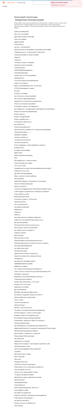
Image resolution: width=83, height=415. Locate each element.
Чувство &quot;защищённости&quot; (26, 331)
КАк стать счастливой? (21, 34)
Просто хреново (19, 357)
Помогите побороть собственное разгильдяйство (30, 395)
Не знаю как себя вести (21, 400)
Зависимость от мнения (22, 341)
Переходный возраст (21, 382)
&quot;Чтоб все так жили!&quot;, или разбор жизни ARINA (32, 49)
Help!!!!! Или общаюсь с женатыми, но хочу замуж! (30, 181)
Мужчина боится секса (21, 238)
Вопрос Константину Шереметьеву (25, 111)
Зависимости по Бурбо (21, 287)
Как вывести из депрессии (22, 393)
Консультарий (20, 17)
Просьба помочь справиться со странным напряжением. (32, 129)
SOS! (15, 158)
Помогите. (17, 212)
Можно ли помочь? (20, 186)
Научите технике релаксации (23, 184)
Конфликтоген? (19, 148)
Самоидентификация (21, 73)
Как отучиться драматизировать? (25, 98)
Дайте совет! (18, 153)
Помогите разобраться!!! (22, 127)
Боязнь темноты (19, 114)
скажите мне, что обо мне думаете (25, 75)
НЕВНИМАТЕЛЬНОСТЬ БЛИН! (23, 264)
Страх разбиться (19, 385)
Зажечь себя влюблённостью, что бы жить (28, 86)
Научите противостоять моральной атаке (27, 256)
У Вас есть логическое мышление (25, 104)
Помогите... (18, 60)
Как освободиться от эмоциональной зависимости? (30, 326)
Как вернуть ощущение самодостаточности (28, 295)
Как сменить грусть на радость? (24, 230)
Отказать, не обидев (20, 93)
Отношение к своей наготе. (23, 122)
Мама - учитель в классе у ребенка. (25, 176)
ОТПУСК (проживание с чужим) (24, 88)
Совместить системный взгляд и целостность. (29, 220)
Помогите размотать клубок (23, 163)
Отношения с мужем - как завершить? (26, 106)
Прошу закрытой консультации (24, 336)
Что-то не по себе (20, 166)
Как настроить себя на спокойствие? (26, 228)
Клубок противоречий (21, 31)
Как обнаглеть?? (19, 124)
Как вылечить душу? (20, 251)
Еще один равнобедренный (23, 246)
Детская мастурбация (21, 222)
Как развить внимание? (21, 207)
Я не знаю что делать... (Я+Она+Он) (25, 199)
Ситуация (17, 351)
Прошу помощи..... (20, 305)
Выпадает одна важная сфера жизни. (26, 292)
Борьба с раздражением (22, 117)
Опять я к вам (18, 300)
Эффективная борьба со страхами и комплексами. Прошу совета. (35, 328)
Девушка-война (19, 42)
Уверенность (18, 209)
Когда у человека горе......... (22, 119)
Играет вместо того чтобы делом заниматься (28, 367)
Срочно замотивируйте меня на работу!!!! (27, 349)
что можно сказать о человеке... (24, 62)
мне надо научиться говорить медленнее (27, 217)
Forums (5, 6)
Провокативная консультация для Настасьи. (28, 240)
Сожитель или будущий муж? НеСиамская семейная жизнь (33, 189)
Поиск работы (18, 44)
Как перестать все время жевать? (25, 261)
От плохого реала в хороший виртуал (26, 80)
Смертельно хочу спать (21, 171)
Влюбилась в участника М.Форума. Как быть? (28, 277)
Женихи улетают (19, 380)
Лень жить (17, 359)
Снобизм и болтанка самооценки (24, 364)
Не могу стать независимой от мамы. (26, 372)
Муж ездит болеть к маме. (22, 354)
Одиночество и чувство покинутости (26, 253)
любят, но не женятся (21, 83)
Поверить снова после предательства (26, 315)
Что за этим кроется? (21, 204)
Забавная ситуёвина (20, 135)
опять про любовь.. (20, 39)
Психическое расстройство (23, 279)
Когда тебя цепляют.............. (22, 132)
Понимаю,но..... (19, 258)
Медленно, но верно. (21, 266)
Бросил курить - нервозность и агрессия (27, 333)
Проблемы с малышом (21, 274)
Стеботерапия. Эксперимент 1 (23, 398)
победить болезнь (20, 233)
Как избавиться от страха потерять (25, 160)
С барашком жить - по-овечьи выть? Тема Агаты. (29, 52)
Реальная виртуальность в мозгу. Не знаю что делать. (31, 243)
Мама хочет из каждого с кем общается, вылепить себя (32, 344)
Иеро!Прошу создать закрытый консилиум (27, 377)
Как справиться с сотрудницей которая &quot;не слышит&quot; (34, 109)
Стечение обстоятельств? (22, 140)
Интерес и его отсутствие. (22, 284)
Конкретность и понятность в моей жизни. (28, 101)
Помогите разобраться (21, 302)
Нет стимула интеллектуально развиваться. (28, 269)
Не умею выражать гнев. (22, 346)
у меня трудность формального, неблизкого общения (31, 191)
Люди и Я (17, 57)
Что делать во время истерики (24, 375)
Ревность (17, 215)
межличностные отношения (23, 65)
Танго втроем (18, 406)
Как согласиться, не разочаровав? (25, 96)
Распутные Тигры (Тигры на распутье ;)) (26, 225)
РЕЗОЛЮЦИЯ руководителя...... (24, 70)
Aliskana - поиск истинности (23, 307)
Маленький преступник (21, 197)
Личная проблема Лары (22, 323)
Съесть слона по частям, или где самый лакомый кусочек (32, 271)
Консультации (32, 17)
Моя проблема (19, 178)
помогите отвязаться (21, 137)
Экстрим (17, 91)
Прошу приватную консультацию (24, 297)
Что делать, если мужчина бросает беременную (29, 310)
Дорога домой (18, 235)
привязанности (19, 78)
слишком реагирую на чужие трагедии (26, 55)
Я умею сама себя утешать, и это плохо (26, 282)
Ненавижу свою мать (21, 362)
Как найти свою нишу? (21, 248)
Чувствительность (20, 202)
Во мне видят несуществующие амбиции (27, 318)
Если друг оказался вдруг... (22, 150)
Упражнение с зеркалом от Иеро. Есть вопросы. (29, 320)
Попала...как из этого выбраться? (24, 403)
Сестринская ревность (21, 142)
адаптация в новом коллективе (24, 37)
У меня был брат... (20, 68)
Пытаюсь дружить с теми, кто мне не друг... (28, 313)
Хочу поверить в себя (21, 390)
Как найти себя (19, 338)
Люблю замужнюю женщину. (23, 155)
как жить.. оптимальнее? (22, 47)
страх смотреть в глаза (21, 194)
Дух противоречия (20, 289)
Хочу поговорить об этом (22, 369)
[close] (79, 2)
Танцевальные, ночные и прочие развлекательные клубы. (32, 168)
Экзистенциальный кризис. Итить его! (26, 387)
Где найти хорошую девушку (23, 173)
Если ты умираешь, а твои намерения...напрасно (29, 145)
